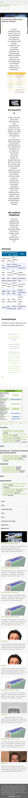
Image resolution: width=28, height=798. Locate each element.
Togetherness (4, 714)
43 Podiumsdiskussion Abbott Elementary (14, 459)
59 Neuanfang (4, 641)
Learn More (11, 796)
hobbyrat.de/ (15, 395)
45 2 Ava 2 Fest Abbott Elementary (12, 457)
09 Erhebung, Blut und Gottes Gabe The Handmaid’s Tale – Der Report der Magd (13, 431)
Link (18, 348)
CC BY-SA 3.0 (16, 372)
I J (23, 421)
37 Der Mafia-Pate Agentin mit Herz (9, 543)
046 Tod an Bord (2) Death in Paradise (10, 567)
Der (9, 421)
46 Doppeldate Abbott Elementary (12, 455)
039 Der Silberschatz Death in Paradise (10, 690)
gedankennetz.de (15, 403)
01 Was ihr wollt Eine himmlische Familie (13, 486)
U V (24, 423)
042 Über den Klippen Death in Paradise (10, 738)
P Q (10, 423)
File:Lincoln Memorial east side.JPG (14, 364)
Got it (18, 796)
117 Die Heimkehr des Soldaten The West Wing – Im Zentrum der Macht (15, 489)
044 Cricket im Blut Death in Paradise (10, 592)
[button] (2, 25)
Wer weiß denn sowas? (9, 466)
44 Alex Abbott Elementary (10, 458)
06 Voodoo (3, 665)
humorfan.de (15, 408)
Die (12, 421)
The (21, 423)
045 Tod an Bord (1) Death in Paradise (10, 616)
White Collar (4, 763)
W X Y (3, 424)
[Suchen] (26, 2)
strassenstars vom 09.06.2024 (10, 472)
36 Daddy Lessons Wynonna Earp (11, 442)
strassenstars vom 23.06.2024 (10, 470)
